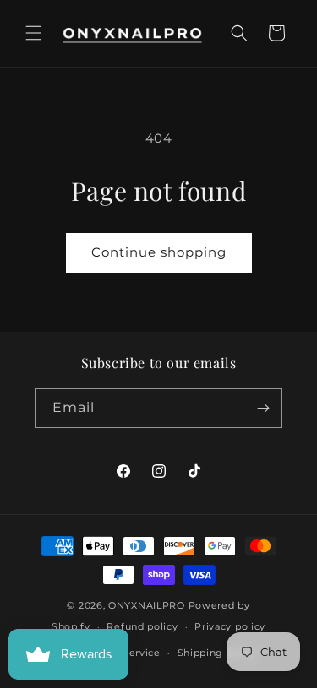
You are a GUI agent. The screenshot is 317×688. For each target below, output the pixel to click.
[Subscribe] (262, 408)
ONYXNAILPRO (146, 605)
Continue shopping (159, 252)
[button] (33, 32)
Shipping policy (218, 652)
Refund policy (142, 626)
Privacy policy (229, 626)
